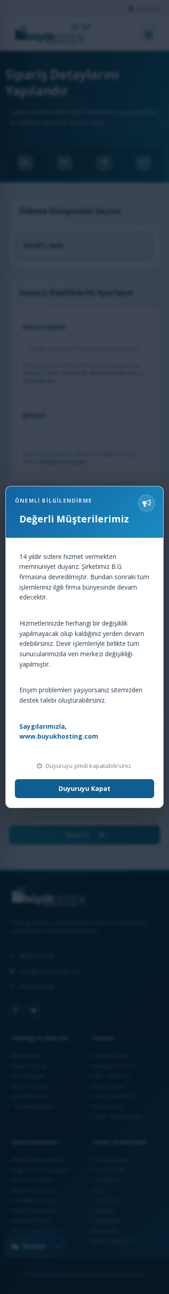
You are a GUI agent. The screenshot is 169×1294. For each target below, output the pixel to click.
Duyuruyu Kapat (84, 788)
